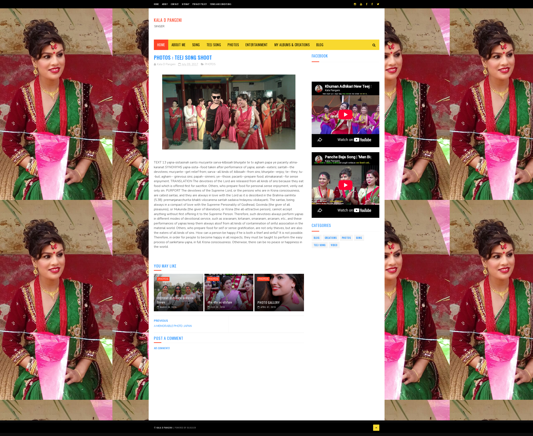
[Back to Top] (376, 428)
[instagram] (354, 4)
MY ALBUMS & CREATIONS (292, 44)
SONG (196, 44)
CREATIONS (331, 237)
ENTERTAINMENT (256, 44)
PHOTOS (233, 44)
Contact (175, 4)
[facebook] (367, 4)
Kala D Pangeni (168, 20)
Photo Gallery (269, 302)
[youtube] (361, 4)
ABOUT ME (179, 44)
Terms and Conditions (220, 4)
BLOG (319, 44)
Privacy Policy (199, 4)
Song (359, 237)
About (165, 4)
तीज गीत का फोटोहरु (220, 302)
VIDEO (334, 245)
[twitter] (378, 4)
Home (156, 4)
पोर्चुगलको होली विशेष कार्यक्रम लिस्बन (175, 300)
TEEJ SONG (214, 44)
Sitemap (185, 4)
